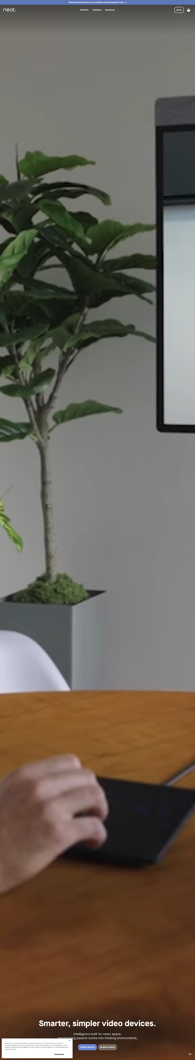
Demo (180, 11)
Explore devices (87, 1047)
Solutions (97, 10)
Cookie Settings (59, 1054)
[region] (37, 1048)
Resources (110, 10)
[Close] (69, 1040)
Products (84, 10)
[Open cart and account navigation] (188, 10)
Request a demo (107, 1047)
